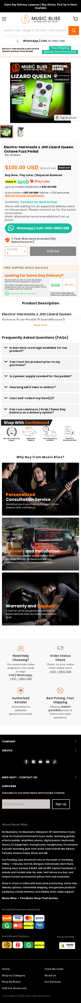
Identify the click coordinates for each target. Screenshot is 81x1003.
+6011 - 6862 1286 (21, 679)
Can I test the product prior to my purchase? (35, 363)
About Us (50, 975)
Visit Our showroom (14, 988)
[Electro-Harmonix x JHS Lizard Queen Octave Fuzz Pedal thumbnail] (6, 131)
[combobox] (35, 30)
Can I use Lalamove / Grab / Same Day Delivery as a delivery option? (37, 410)
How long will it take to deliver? (33, 387)
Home (6, 969)
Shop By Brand (11, 982)
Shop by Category (13, 975)
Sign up (60, 804)
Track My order (54, 969)
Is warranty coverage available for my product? (38, 349)
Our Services (52, 982)
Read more (41, 325)
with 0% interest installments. (25, 195)
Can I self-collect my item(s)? (32, 398)
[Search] (73, 30)
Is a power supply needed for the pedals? (41, 376)
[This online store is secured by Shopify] (69, 948)
